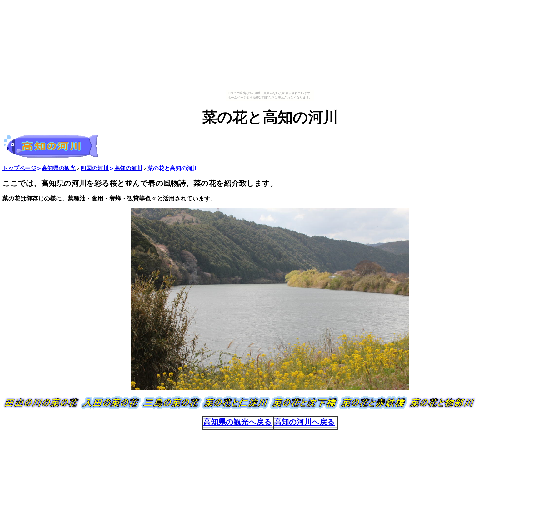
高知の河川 (128, 168)
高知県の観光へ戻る (237, 422)
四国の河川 (95, 168)
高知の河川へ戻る (304, 422)
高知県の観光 (59, 168)
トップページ (19, 168)
